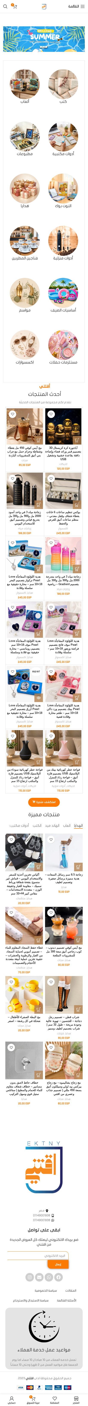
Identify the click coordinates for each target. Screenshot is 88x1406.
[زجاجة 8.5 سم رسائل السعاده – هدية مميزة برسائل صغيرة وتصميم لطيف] (64, 852)
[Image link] (44, 1167)
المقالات (70, 1290)
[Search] (5, 6)
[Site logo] (44, 6)
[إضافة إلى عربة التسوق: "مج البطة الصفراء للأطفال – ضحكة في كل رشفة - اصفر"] (38, 1009)
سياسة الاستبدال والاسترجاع (30, 1300)
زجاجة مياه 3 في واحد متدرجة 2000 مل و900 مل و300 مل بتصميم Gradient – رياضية (63, 580)
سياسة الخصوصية (46, 1290)
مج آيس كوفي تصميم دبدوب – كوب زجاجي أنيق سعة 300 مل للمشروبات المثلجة (64, 951)
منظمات (20, 898)
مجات (25, 460)
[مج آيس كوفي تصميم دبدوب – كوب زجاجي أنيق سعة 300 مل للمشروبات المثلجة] (64, 926)
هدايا (30, 592)
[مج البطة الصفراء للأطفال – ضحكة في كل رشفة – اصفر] (24, 995)
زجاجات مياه (24, 528)
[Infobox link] (63, 86)
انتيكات (63, 464)
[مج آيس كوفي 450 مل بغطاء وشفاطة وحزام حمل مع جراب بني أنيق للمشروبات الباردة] (25, 426)
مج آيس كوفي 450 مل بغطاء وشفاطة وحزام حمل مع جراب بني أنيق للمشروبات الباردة (25, 451)
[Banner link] (44, 39)
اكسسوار (63, 528)
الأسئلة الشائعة (66, 1300)
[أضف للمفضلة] (51, 414)
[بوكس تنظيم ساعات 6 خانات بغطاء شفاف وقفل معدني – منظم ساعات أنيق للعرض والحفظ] (63, 491)
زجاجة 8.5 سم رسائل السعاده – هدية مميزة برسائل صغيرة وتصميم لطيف (63, 878)
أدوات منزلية (58, 786)
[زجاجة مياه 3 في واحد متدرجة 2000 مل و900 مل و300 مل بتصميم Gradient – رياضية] (63, 555)
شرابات (60, 1033)
